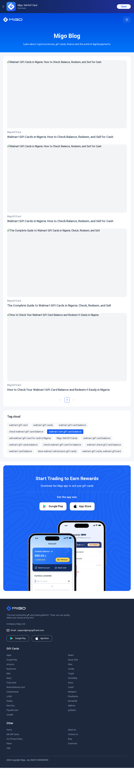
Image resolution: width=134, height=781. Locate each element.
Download (72, 743)
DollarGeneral (12, 692)
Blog (70, 739)
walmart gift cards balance (23, 444)
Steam (71, 655)
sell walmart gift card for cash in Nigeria (30, 438)
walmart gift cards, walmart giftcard (101, 451)
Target (71, 673)
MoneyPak (72, 701)
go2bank (72, 710)
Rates (9, 743)
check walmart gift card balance (26, 431)
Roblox (10, 701)
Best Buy (11, 705)
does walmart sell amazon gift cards (57, 451)
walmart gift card (18, 425)
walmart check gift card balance (104, 444)
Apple (9, 655)
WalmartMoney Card (16, 687)
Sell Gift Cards (13, 734)
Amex (70, 683)
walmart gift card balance (72, 425)
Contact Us (73, 734)
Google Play (12, 660)
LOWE (9, 696)
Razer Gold (73, 660)
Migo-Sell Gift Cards (67, 438)
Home (9, 730)
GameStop (72, 678)
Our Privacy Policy (14, 739)
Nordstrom (11, 669)
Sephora (71, 705)
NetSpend (72, 692)
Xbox (70, 664)
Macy (9, 678)
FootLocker (11, 683)
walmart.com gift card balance (65, 431)
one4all (10, 715)
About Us (72, 730)
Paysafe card (12, 710)
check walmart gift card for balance (62, 444)
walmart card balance (20, 451)
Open (124, 6)
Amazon (10, 664)
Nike (8, 673)
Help (8, 748)
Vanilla (71, 669)
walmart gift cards (43, 425)
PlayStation (73, 696)
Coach (71, 687)
